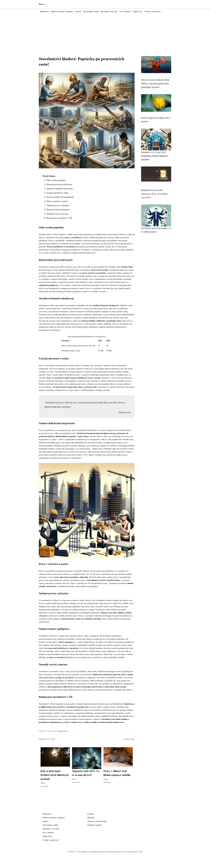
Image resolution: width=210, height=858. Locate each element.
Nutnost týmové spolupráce (58, 209)
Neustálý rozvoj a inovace (57, 214)
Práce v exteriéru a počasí (57, 201)
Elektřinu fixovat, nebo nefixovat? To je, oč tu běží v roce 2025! (154, 194)
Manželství (44, 11)
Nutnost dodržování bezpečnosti (60, 197)
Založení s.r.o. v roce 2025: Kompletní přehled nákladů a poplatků (154, 156)
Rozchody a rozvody (109, 11)
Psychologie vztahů (91, 11)
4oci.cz (42, 4)
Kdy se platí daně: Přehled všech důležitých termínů (54, 775)
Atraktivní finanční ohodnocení (59, 188)
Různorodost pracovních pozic (59, 184)
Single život (137, 11)
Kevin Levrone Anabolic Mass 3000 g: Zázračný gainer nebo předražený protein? (155, 83)
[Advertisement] (105, 29)
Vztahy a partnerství (152, 11)
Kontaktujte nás (63, 731)
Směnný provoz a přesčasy (57, 205)
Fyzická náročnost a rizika (57, 193)
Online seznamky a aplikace (62, 11)
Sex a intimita (124, 11)
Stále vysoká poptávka (55, 180)
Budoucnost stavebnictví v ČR (59, 218)
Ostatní (78, 11)
